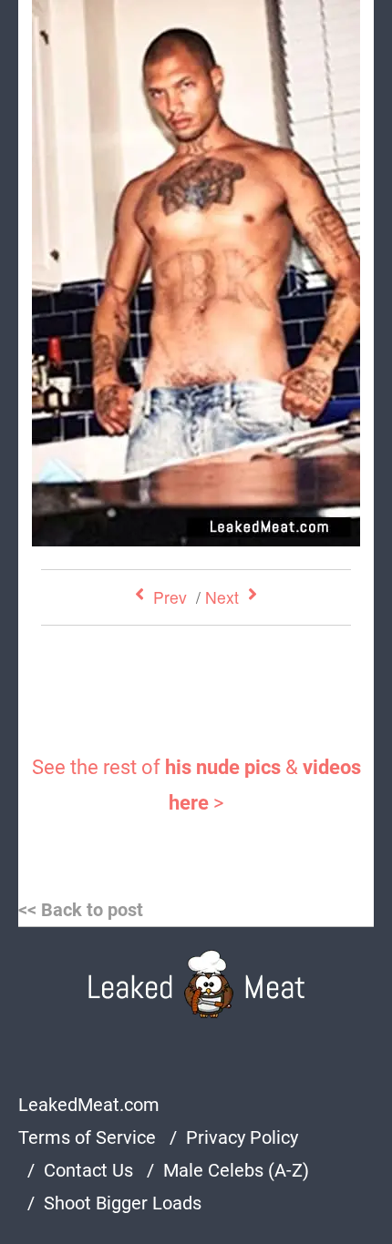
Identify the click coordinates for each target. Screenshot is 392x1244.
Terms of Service (87, 1137)
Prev (170, 597)
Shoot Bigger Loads (122, 1203)
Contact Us (88, 1170)
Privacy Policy (242, 1137)
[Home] (196, 984)
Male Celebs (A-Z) (236, 1170)
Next (222, 597)
